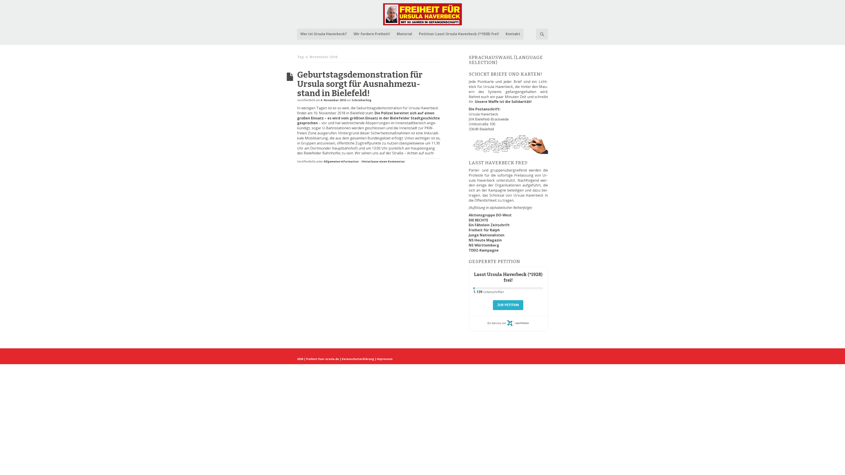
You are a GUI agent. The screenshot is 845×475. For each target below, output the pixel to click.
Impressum (385, 359)
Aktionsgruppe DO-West (490, 215)
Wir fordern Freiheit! (372, 33)
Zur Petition (508, 305)
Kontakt (513, 33)
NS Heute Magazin (485, 240)
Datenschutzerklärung (358, 359)
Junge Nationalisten (486, 235)
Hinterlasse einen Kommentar (383, 161)
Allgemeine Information (341, 161)
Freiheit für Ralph (484, 230)
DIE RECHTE (478, 220)
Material (404, 33)
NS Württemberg (484, 245)
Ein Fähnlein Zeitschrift (489, 225)
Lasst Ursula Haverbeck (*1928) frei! (508, 277)
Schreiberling (361, 100)
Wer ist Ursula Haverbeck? (323, 33)
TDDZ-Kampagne (484, 250)
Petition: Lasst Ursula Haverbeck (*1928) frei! (459, 33)
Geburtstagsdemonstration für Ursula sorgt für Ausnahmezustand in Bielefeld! (359, 84)
